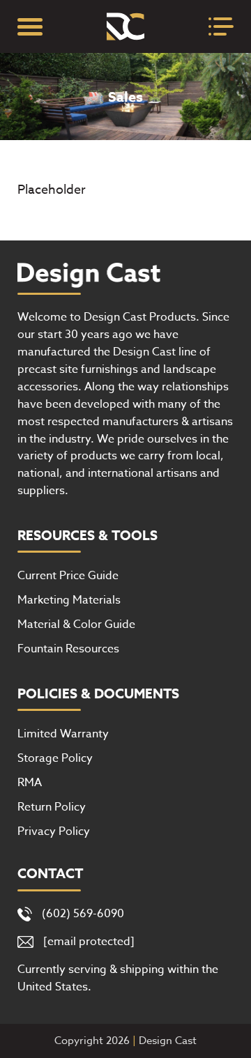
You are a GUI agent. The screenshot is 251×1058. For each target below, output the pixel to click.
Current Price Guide (68, 575)
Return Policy (51, 807)
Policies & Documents (98, 694)
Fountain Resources (68, 649)
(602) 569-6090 (83, 913)
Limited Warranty (63, 734)
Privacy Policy (53, 831)
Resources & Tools (87, 536)
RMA (29, 782)
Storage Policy (55, 758)
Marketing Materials (69, 600)
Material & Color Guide (76, 624)
